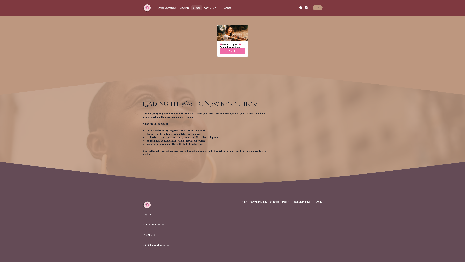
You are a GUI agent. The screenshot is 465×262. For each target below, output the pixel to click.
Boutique (184, 7)
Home (317, 7)
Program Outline (167, 7)
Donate (196, 7)
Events (227, 7)
